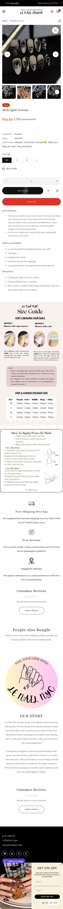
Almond (18, 138)
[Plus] (56, 181)
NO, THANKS (47, 903)
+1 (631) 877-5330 (10, 840)
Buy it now (31, 202)
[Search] (52, 11)
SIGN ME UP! (47, 897)
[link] (31, 363)
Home (4, 21)
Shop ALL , (53, 142)
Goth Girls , (30, 142)
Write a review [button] (31, 610)
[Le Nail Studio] (31, 12)
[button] (56, 54)
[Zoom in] (55, 30)
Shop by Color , (9, 146)
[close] (61, 3)
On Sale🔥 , (42, 142)
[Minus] (6, 181)
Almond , (19, 142)
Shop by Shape (25, 146)
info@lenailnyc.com (12, 845)
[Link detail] (4, 853)
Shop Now (15, 3)
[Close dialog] (60, 865)
